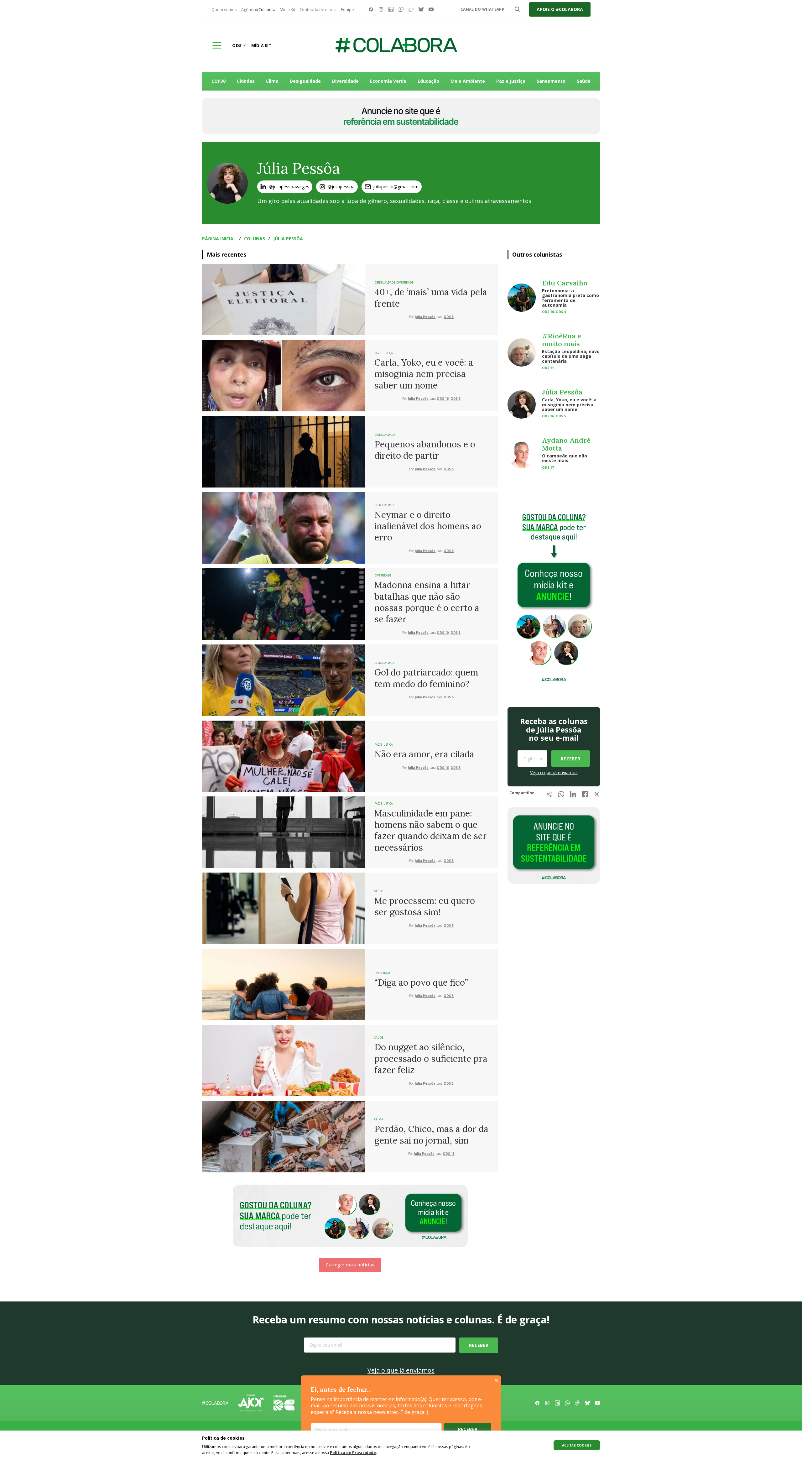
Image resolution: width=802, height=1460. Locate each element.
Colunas (254, 239)
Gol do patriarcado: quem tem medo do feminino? (426, 678)
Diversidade (345, 81)
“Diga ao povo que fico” (421, 982)
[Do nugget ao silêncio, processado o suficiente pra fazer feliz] (283, 1059)
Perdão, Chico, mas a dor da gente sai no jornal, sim (431, 1134)
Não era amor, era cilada (424, 754)
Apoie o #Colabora (560, 9)
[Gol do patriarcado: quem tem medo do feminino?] (283, 679)
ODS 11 (548, 368)
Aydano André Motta (566, 444)
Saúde (584, 81)
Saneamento (551, 81)
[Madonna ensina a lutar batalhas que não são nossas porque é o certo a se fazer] (283, 603)
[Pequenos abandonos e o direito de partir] (283, 451)
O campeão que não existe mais (564, 458)
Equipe (347, 9)
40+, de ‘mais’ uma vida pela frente (430, 297)
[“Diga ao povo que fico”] (283, 983)
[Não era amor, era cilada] (283, 755)
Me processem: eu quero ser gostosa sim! (424, 906)
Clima (272, 81)
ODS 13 (449, 1154)
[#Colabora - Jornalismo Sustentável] (396, 45)
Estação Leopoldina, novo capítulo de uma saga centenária (571, 356)
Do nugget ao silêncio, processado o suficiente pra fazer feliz (430, 1058)
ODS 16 (443, 399)
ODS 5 (449, 317)
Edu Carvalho (564, 283)
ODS (237, 45)
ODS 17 (548, 467)
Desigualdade (305, 81)
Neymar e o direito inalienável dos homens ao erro (427, 526)
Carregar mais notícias (350, 1265)
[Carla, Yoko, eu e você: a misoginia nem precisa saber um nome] (283, 375)
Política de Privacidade (353, 1452)
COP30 (218, 81)
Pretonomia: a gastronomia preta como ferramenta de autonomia (570, 298)
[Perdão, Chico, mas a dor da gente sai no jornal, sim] (283, 1136)
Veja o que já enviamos (554, 772)
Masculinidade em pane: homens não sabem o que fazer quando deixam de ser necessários (430, 830)
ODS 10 (443, 633)
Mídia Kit (287, 9)
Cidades (246, 81)
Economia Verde (388, 81)
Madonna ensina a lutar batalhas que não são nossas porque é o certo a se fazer (426, 602)
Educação (428, 81)
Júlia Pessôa (288, 239)
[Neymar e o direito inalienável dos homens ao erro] (283, 527)
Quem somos (224, 9)
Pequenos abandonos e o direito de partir (424, 450)
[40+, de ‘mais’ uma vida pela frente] (283, 299)
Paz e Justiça (510, 81)
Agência (258, 9)
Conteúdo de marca (317, 9)
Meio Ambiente (467, 81)
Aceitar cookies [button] (576, 1445)
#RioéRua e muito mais (561, 339)
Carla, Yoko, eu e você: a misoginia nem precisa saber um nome (423, 374)
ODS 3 (449, 1084)
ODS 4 (561, 312)
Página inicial (219, 239)
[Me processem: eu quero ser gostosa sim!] (283, 907)
